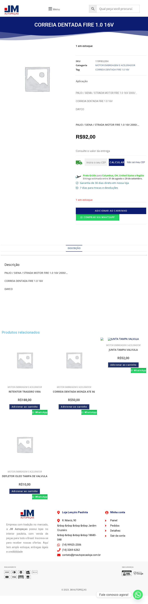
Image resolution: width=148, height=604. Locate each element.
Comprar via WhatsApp (99, 217)
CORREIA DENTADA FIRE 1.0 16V (112, 69)
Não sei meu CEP (136, 162)
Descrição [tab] (74, 248)
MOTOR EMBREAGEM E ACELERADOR (115, 65)
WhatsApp (41, 412)
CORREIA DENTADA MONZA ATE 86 (74, 391)
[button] (54, 8)
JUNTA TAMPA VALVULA (123, 349)
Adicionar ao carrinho (111, 210)
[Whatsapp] (138, 595)
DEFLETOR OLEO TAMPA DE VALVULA (24, 476)
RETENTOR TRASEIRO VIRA (25, 391)
